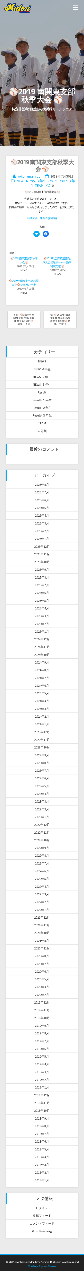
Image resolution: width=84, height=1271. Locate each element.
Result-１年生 (42, 400)
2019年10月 (42, 1018)
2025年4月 (42, 608)
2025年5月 (42, 601)
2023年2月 (42, 809)
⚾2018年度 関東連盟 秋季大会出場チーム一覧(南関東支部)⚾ (57, 262)
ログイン (42, 1208)
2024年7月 (42, 678)
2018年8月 (42, 1126)
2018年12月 (42, 1095)
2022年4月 (42, 887)
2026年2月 (42, 531)
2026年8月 (42, 485)
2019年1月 (42, 1087)
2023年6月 (42, 778)
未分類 (42, 431)
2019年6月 (42, 1049)
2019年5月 (42, 1056)
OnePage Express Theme (42, 1266)
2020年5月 (42, 979)
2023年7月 (42, 770)
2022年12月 (42, 825)
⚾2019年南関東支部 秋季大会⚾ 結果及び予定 (23, 283)
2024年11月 (42, 647)
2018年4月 (42, 1157)
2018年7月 (42, 1134)
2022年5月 (42, 879)
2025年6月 (42, 593)
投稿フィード (42, 1216)
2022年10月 (42, 840)
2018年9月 (42, 1118)
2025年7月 (42, 585)
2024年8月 (42, 670)
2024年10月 (42, 655)
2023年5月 (42, 786)
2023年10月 (42, 747)
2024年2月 (42, 716)
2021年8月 (42, 941)
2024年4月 (42, 701)
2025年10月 (42, 562)
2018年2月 (42, 1172)
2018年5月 (42, 1149)
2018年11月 (42, 1103)
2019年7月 (42, 1041)
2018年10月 (42, 1110)
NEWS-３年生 (36, 181)
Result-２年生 (42, 408)
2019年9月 (42, 1026)
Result (52, 181)
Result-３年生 (42, 415)
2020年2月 (42, 995)
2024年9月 (42, 662)
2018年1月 (42, 1180)
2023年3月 (42, 801)
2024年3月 (42, 709)
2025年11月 (42, 554)
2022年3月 (42, 894)
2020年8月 (42, 956)
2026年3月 (42, 523)
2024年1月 (42, 724)
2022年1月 (42, 910)
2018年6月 (42, 1141)
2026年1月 (42, 539)
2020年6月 (42, 971)
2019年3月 (42, 1072)
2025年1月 (42, 631)
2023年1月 (42, 817)
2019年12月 (42, 1002)
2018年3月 (42, 1165)
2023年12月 (42, 732)
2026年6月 (42, 500)
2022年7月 (42, 863)
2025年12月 (42, 546)
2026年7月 (42, 492)
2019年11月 (42, 1010)
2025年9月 (42, 569)
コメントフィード (42, 1223)
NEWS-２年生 (42, 377)
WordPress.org (42, 1231)
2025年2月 (42, 624)
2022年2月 (42, 902)
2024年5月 (42, 693)
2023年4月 (42, 794)
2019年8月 (42, 1033)
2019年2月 (42, 1080)
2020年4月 (42, 987)
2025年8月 (42, 577)
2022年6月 (42, 871)
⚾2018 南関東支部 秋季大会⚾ (24, 260)
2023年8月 (42, 763)
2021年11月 (42, 925)
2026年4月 (42, 515)
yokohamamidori (29, 176)
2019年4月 (42, 1064)
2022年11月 (42, 832)
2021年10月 (42, 933)
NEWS (20, 181)
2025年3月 (42, 616)
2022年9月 (42, 848)
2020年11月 (42, 948)
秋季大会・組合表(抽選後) (42, 218)
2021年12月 (42, 917)
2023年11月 (42, 740)
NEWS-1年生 (42, 369)
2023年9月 (42, 755)
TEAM (39, 185)
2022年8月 (42, 855)
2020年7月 (42, 964)
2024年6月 (42, 686)
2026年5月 (42, 508)
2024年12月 (42, 639)
